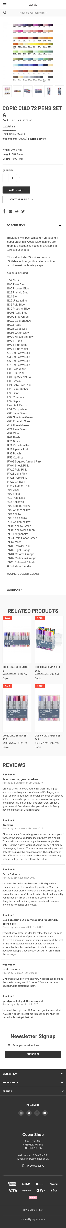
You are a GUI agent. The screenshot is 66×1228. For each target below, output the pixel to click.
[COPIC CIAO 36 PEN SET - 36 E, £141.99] (17, 708)
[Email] (10, 211)
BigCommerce (38, 1219)
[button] (37, 139)
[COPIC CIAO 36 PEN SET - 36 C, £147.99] (49, 708)
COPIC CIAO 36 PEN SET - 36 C (48, 737)
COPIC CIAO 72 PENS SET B (16, 669)
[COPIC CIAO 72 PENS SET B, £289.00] (17, 639)
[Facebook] (4, 211)
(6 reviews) (21, 138)
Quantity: (8, 170)
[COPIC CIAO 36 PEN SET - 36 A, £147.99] (49, 639)
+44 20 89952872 (34, 1165)
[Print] (16, 211)
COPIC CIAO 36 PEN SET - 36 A (48, 669)
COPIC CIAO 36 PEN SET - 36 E (16, 737)
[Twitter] (23, 211)
